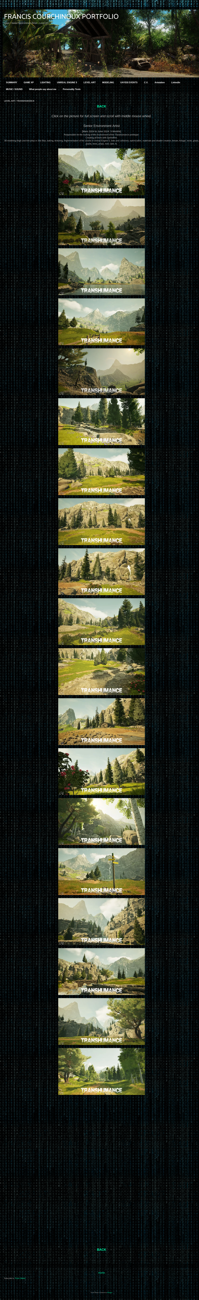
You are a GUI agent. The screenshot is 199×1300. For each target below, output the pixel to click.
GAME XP (29, 82)
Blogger (109, 1292)
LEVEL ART (90, 82)
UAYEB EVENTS (129, 82)
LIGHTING (45, 82)
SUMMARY (11, 82)
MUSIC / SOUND (14, 89)
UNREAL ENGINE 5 (67, 82)
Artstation (160, 82)
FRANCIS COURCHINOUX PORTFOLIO (61, 16)
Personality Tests (72, 89)
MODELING (108, 82)
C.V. (146, 82)
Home (101, 1272)
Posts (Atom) (20, 1278)
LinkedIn (175, 82)
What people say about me (42, 89)
